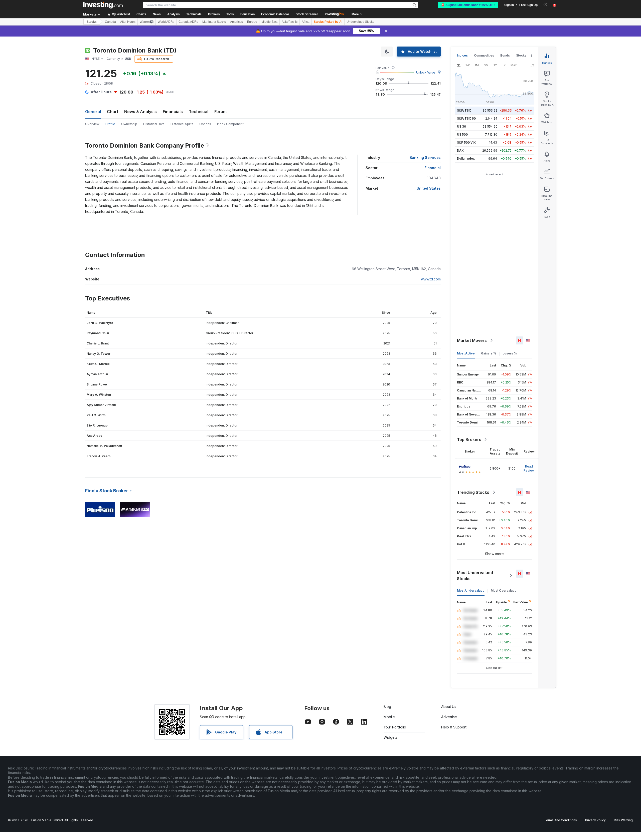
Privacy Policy (595, 820)
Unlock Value (425, 72)
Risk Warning (623, 820)
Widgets (390, 737)
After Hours (127, 22)
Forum (220, 111)
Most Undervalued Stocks (475, 575)
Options (205, 124)
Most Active (466, 353)
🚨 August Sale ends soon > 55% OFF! (468, 5)
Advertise (449, 717)
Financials (173, 111)
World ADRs (166, 22)
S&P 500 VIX (466, 142)
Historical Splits (182, 124)
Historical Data (154, 124)
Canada (110, 22)
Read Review (529, 468)
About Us (448, 706)
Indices (462, 55)
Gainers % (488, 353)
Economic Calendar (275, 14)
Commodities (484, 55)
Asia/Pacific (289, 22)
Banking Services (425, 157)
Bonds (505, 55)
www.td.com (431, 279)
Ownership (129, 124)
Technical (198, 111)
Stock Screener (307, 14)
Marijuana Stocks (214, 22)
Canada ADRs (188, 22)
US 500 (462, 134)
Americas (236, 22)
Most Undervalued (471, 590)
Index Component (230, 124)
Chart (112, 111)
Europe (252, 22)
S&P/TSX (464, 110)
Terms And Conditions (560, 820)
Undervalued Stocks (360, 22)
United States (429, 188)
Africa (305, 22)
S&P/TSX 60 (466, 118)
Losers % (510, 353)
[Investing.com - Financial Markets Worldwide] (103, 5)
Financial (432, 168)
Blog (387, 706)
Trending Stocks (473, 492)
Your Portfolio (395, 727)
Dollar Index (466, 158)
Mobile (389, 717)
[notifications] (545, 4)
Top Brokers (469, 439)
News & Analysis (140, 111)
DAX (460, 150)
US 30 (461, 126)
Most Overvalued (504, 590)
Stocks (92, 22)
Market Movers (472, 340)
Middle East (269, 22)
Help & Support (453, 727)
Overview (92, 124)
